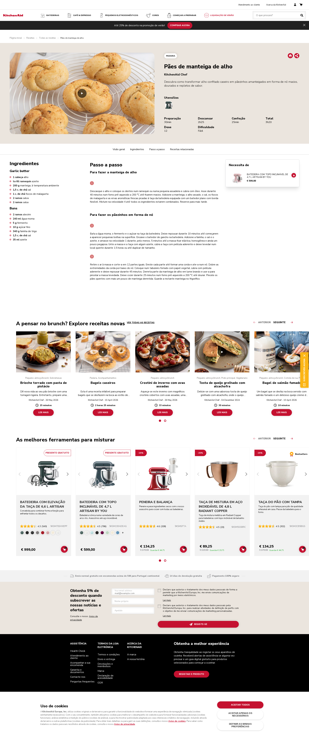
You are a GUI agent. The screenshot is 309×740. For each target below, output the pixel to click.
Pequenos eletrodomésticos (121, 15)
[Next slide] (67, 474)
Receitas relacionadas (182, 149)
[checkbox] (159, 590)
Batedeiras (52, 15)
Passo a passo (157, 149)
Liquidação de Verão (222, 15)
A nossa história (136, 659)
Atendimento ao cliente (249, 5)
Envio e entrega (106, 659)
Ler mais (167, 600)
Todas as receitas (47, 38)
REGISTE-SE (200, 624)
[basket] (301, 4)
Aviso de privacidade (124, 724)
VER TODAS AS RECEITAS (140, 322)
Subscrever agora (304, 370)
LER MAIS (43, 412)
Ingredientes (137, 149)
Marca (101, 671)
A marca (131, 654)
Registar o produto (191, 674)
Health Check (77, 651)
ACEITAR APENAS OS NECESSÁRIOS (240, 714)
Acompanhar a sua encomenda (80, 664)
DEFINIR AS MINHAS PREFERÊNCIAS (240, 725)
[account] (295, 4)
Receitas (30, 38)
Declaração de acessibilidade (105, 677)
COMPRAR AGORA (180, 25)
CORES (155, 15)
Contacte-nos (77, 677)
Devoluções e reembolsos (105, 665)
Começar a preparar (184, 15)
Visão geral (119, 149)
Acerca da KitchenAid (276, 5)
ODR (100, 682)
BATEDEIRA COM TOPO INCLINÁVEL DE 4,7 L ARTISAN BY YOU (267, 176)
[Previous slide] (19, 474)
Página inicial (16, 38)
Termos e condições (109, 654)
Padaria (170, 56)
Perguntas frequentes (82, 681)
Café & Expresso (82, 15)
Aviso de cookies (177, 721)
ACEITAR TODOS (240, 705)
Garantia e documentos (77, 671)
